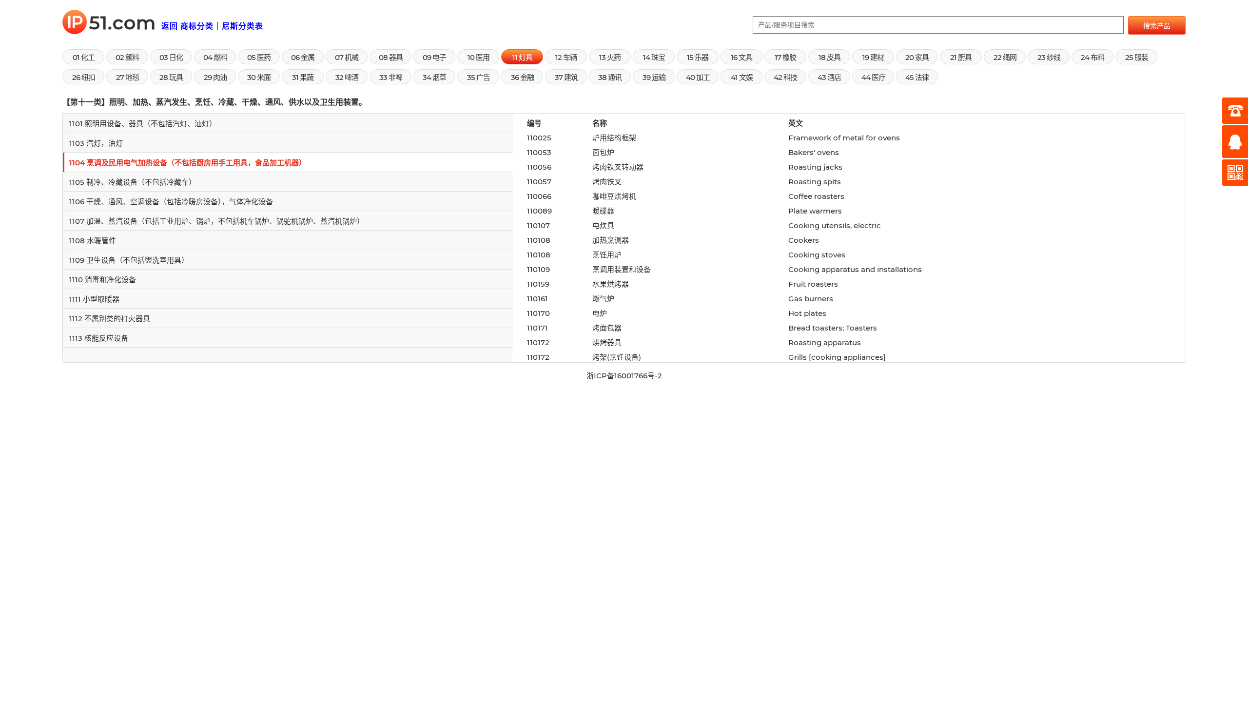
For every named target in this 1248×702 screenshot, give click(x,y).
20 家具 (917, 57)
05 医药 (259, 57)
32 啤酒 (346, 77)
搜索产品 (1156, 26)
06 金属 (302, 57)
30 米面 (259, 77)
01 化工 (84, 57)
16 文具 (741, 57)
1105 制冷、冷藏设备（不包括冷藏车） (132, 182)
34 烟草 (434, 77)
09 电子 (434, 57)
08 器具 (391, 57)
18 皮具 (829, 57)
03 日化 (171, 57)
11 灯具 (522, 57)
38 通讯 (610, 77)
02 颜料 (127, 57)
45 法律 (917, 77)
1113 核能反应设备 (98, 338)
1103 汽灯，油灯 (96, 143)
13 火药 (610, 57)
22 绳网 (1005, 57)
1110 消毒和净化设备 (102, 279)
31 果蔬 (302, 77)
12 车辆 (566, 57)
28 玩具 (171, 77)
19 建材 (873, 57)
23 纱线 (1048, 57)
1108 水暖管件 (92, 240)
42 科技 (785, 77)
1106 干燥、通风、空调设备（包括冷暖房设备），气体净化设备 (171, 201)
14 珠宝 (654, 57)
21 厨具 (961, 57)
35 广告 (478, 77)
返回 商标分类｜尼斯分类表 (212, 26)
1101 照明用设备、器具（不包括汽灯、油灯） (142, 123)
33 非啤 (390, 77)
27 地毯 (127, 77)
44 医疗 (873, 77)
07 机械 (346, 57)
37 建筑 (566, 77)
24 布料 (1092, 57)
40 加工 (698, 77)
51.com (114, 22)
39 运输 (654, 77)
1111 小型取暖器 (94, 299)
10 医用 (478, 57)
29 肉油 (215, 77)
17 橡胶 (785, 57)
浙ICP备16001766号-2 (624, 375)
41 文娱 (742, 77)
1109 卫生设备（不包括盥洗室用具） (129, 260)
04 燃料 (215, 57)
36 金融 (522, 77)
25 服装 (1136, 57)
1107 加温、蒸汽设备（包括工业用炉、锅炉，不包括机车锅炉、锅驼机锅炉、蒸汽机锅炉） (216, 221)
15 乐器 (697, 57)
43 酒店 (829, 77)
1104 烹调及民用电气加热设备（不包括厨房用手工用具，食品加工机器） (187, 162)
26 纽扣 (83, 77)
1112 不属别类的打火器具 (109, 318)
